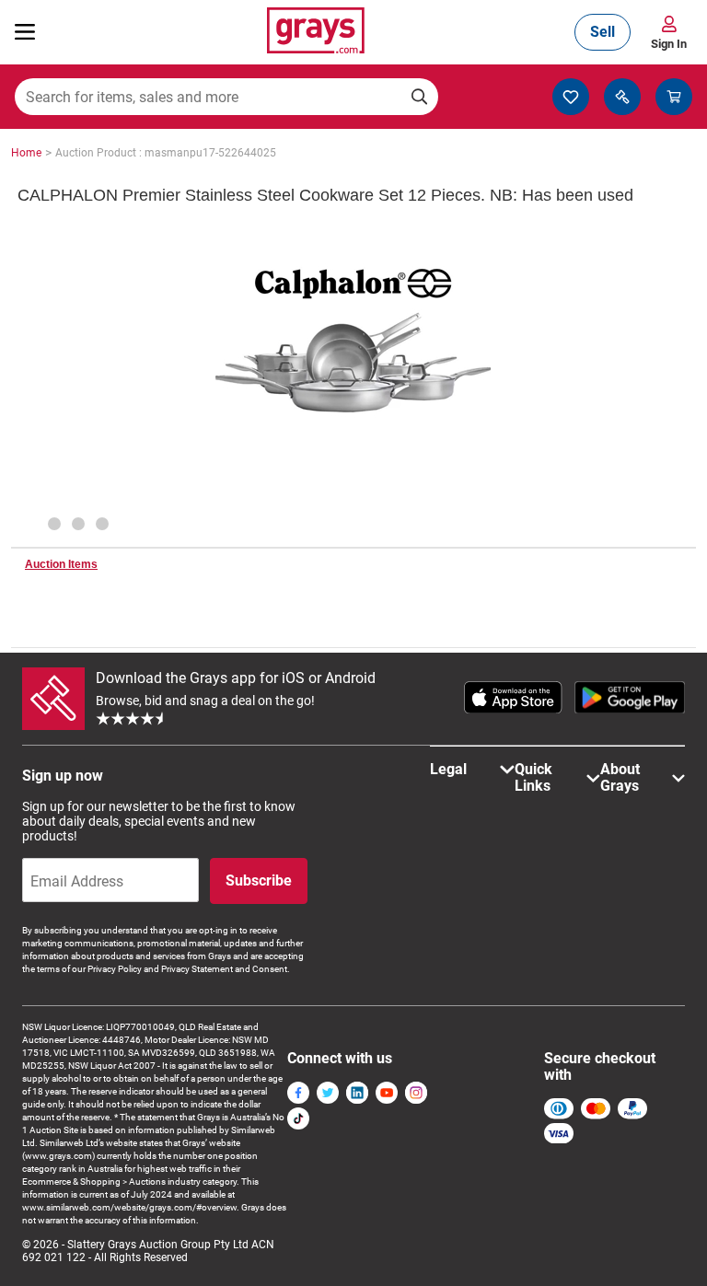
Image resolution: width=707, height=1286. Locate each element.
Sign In (669, 44)
